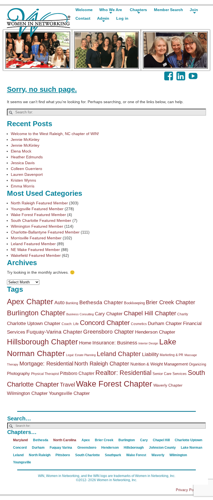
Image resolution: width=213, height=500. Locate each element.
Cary (144, 440)
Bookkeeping (134, 303)
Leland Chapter (119, 353)
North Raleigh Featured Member (39, 203)
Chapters (138, 9)
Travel (67, 385)
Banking (72, 303)
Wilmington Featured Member (37, 226)
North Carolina (64, 440)
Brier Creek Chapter (170, 302)
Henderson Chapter (155, 332)
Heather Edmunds (27, 157)
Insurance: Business (114, 343)
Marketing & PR (171, 355)
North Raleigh (39, 455)
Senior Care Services (170, 374)
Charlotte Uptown (188, 440)
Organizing (197, 364)
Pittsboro (62, 455)
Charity (182, 314)
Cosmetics (139, 324)
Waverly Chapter (167, 385)
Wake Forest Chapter (114, 383)
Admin (103, 18)
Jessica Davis (23, 163)
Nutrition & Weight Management (159, 364)
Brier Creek (104, 440)
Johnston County (162, 448)
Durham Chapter (165, 323)
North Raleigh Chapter (101, 364)
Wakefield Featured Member (36, 255)
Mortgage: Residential (46, 364)
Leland (18, 455)
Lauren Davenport (27, 174)
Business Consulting (80, 314)
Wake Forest (136, 455)
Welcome (84, 9)
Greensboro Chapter (108, 332)
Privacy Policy (187, 490)
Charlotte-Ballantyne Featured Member (45, 232)
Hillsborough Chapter (42, 342)
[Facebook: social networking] (169, 73)
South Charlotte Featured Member (41, 220)
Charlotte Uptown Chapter (33, 323)
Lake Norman (191, 448)
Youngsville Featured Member (37, 209)
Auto (59, 302)
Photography (18, 373)
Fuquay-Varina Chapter (54, 332)
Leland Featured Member (33, 244)
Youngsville (22, 462)
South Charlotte (87, 455)
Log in (122, 18)
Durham (38, 448)
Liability (150, 354)
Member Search (168, 9)
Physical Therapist (45, 374)
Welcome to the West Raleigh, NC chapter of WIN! (55, 133)
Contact (82, 18)
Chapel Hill (161, 440)
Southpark (113, 455)
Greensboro (86, 448)
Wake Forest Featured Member (38, 214)
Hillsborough (134, 448)
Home (85, 343)
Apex (86, 440)
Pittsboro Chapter (77, 373)
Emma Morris (22, 186)
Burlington (126, 440)
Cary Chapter (109, 313)
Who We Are (110, 9)
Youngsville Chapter (69, 393)
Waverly (157, 455)
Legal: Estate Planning (81, 355)
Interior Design (148, 343)
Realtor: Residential (123, 372)
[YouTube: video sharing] (193, 73)
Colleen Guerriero (26, 168)
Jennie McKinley (25, 139)
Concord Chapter (105, 322)
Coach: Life (70, 324)
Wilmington (178, 455)
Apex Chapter (30, 301)
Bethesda (40, 440)
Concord (20, 448)
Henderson (110, 448)
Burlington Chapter (36, 313)
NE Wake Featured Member (35, 249)
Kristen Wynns (23, 180)
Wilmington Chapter (27, 393)
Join (194, 9)
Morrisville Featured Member (36, 238)
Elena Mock (21, 151)
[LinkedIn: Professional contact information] (181, 73)
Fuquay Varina (61, 448)
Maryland (20, 440)
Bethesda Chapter (101, 302)
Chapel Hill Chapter (150, 313)
